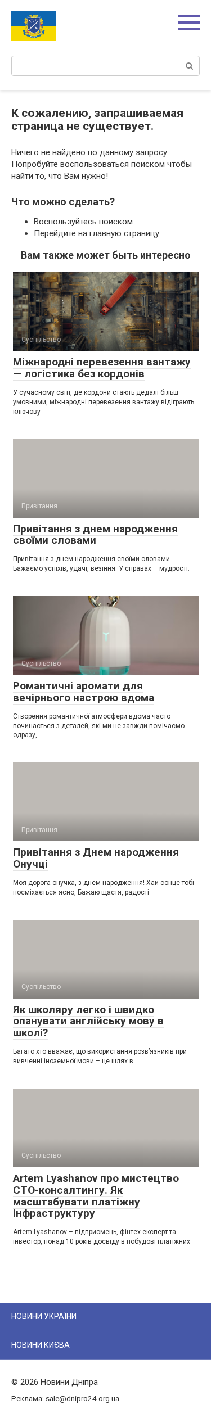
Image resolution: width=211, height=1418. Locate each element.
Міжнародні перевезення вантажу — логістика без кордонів (102, 367)
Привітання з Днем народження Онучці (96, 858)
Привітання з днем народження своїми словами (95, 534)
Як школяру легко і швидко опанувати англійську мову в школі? (88, 1021)
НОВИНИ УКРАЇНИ (44, 1316)
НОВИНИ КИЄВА (40, 1344)
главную (105, 233)
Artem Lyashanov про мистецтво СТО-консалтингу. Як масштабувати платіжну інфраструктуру (96, 1196)
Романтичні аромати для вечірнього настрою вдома (83, 691)
